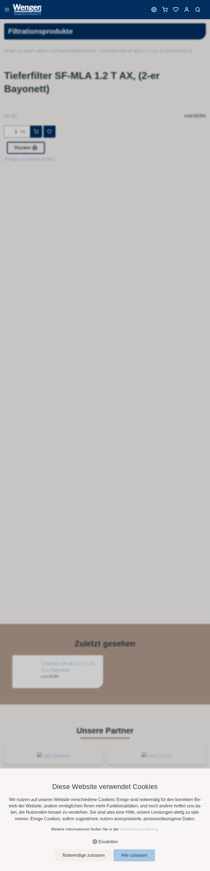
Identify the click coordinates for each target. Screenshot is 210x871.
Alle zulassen (134, 855)
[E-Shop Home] (27, 12)
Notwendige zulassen (84, 855)
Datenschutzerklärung (139, 829)
